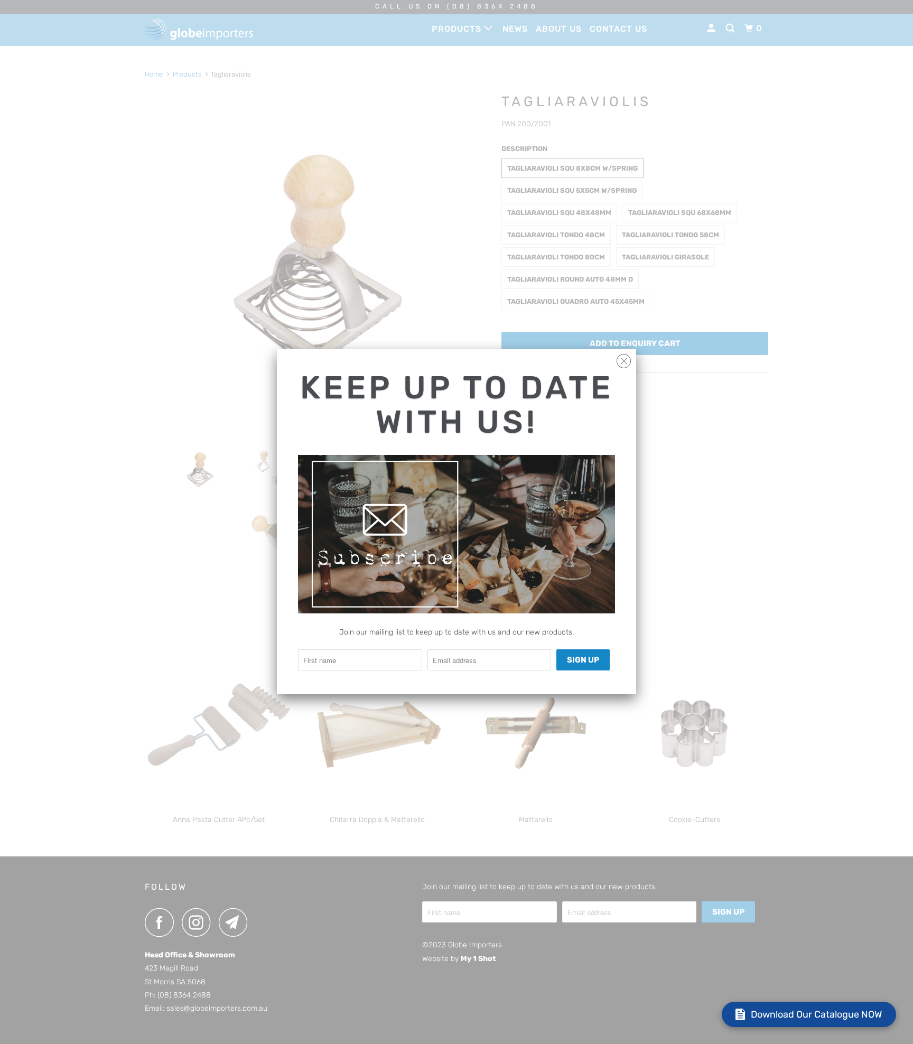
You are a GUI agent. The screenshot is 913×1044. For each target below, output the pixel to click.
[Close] (624, 358)
